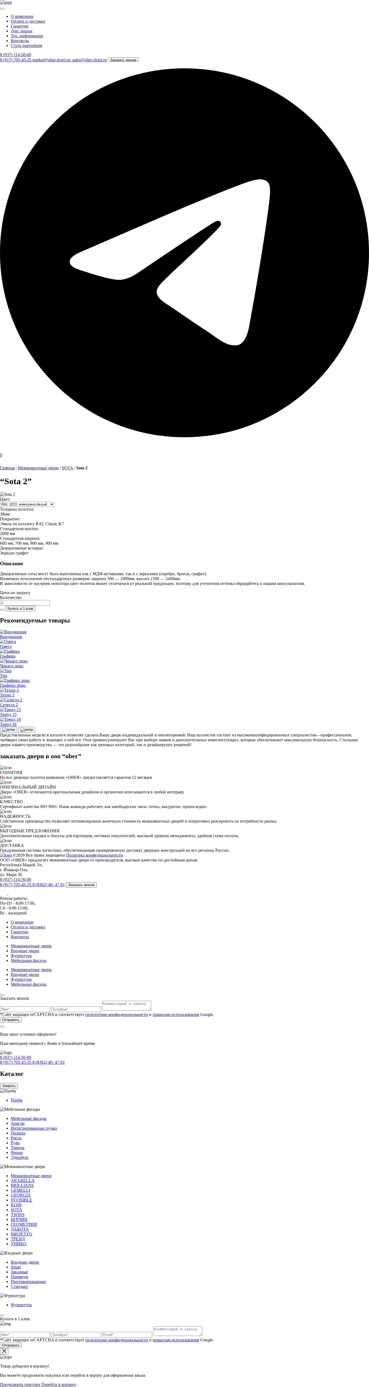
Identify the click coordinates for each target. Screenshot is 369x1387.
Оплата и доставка (28, 21)
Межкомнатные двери (38, 468)
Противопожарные (28, 1281)
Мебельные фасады (28, 960)
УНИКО (18, 1243)
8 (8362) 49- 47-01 (48, 884)
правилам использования (176, 1014)
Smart (16, 1267)
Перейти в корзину (58, 1384)
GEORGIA (21, 1195)
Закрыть (9, 1086)
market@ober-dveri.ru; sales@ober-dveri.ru (69, 60)
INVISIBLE (21, 1200)
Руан (15, 1142)
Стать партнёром (26, 45)
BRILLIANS (22, 1185)
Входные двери (25, 950)
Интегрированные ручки (34, 1128)
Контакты (20, 40)
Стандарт (19, 1286)
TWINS (18, 1214)
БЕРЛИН (19, 1219)
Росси (16, 1138)
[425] (2, 610)
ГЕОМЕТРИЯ (24, 1224)
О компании (22, 16)
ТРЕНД (18, 1239)
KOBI (16, 1205)
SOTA (67, 468)
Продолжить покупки (20, 1384)
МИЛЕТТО (21, 1234)
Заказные (19, 1272)
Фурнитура (21, 955)
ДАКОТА (20, 1229)
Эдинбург (20, 1157)
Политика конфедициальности (94, 855)
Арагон (18, 1123)
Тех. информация (27, 35)
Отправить (10, 1020)
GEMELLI (20, 1190)
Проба (16, 1100)
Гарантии (19, 26)
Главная (7, 468)
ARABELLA (23, 1180)
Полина (18, 1133)
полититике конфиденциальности (116, 1014)
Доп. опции (21, 31)
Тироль (17, 1147)
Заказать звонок (123, 60)
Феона (17, 1152)
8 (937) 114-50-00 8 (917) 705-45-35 (16, 1060)
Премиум (19, 1276)
